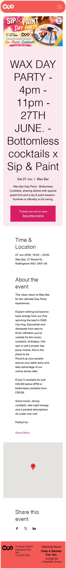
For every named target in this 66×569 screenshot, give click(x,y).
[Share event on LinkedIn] (34, 528)
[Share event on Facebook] (17, 528)
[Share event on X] (25, 528)
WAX (8, 6)
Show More (22, 432)
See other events (33, 215)
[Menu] (59, 6)
